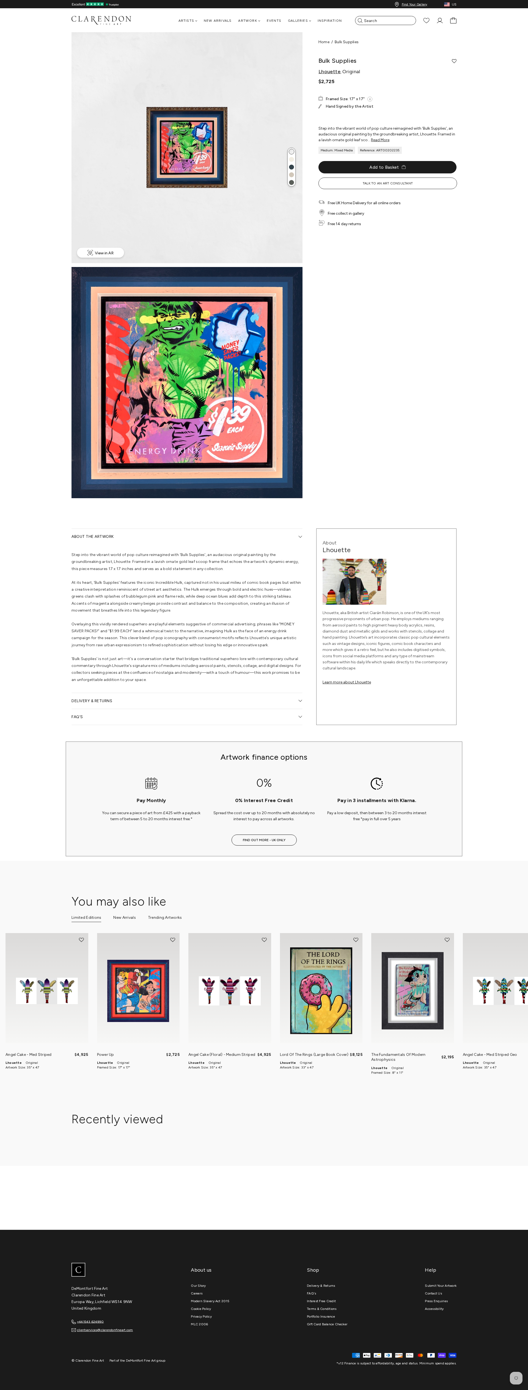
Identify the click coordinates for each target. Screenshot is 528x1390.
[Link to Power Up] (138, 991)
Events (274, 21)
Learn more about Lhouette (347, 682)
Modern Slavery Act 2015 (210, 1301)
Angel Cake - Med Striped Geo (490, 1054)
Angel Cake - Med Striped (29, 1054)
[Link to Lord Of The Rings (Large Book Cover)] (321, 991)
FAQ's (311, 1293)
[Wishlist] (426, 20)
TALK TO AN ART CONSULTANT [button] (388, 183)
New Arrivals (218, 21)
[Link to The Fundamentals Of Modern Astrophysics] (412, 991)
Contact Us (433, 1293)
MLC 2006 (199, 1324)
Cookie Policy (201, 1308)
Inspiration (330, 21)
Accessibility (434, 1308)
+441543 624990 (90, 1321)
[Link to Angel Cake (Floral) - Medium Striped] (229, 991)
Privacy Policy (201, 1316)
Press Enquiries (436, 1301)
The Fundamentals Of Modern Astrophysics (398, 1057)
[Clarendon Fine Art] (113, 1270)
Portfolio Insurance (321, 1316)
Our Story (198, 1285)
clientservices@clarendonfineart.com (105, 1330)
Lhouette (329, 72)
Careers (196, 1293)
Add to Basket (384, 167)
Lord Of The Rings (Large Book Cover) (314, 1054)
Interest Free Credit (321, 1301)
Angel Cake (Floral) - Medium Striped (221, 1054)
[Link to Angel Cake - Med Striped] (47, 991)
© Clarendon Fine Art (88, 1360)
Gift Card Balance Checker (327, 1324)
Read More (380, 140)
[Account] (440, 20)
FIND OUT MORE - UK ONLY (264, 840)
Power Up (105, 1054)
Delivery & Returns (321, 1285)
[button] (291, 151)
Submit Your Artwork (441, 1285)
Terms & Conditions (321, 1308)
